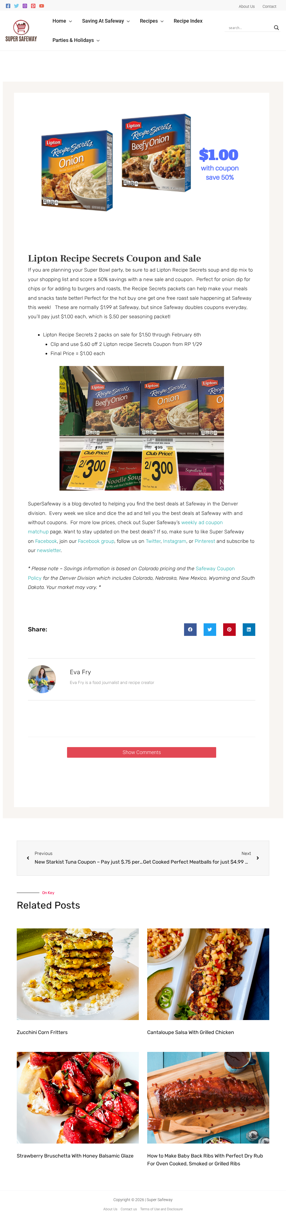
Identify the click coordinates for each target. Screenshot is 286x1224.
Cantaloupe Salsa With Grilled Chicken (190, 1032)
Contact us (129, 1209)
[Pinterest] (33, 5)
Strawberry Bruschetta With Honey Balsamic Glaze (75, 1156)
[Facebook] (8, 5)
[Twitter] (16, 5)
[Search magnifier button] (276, 28)
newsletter (49, 550)
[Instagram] (24, 5)
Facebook (46, 541)
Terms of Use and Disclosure (161, 1209)
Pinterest (205, 541)
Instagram (174, 541)
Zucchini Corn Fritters (42, 1032)
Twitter (153, 541)
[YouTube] (41, 5)
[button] (69, 20)
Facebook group (96, 541)
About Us (110, 1209)
